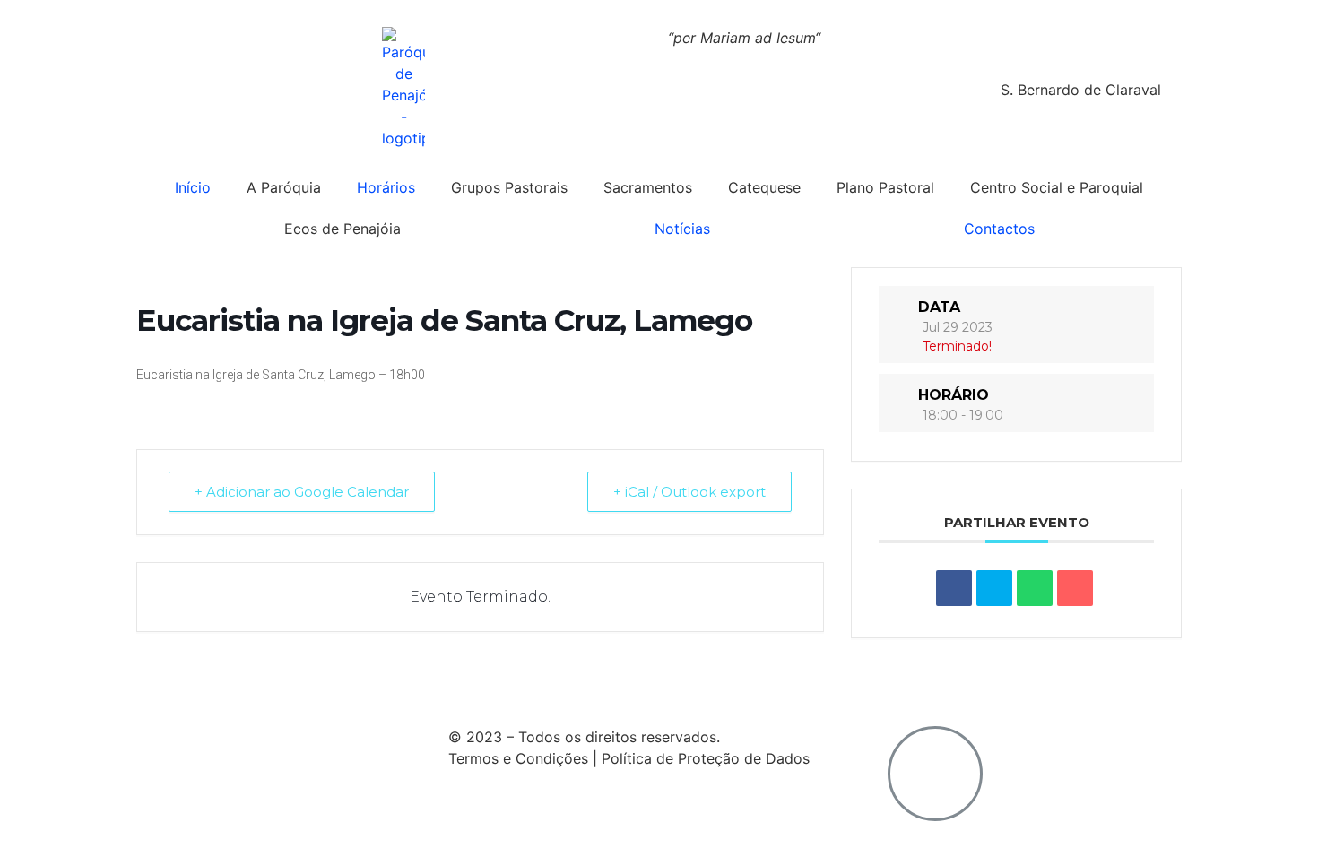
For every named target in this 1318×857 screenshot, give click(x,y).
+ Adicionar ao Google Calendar (302, 491)
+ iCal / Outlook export (689, 491)
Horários (386, 187)
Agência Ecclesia (378, 685)
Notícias (682, 229)
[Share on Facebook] (954, 588)
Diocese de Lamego (728, 685)
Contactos (999, 229)
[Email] (1075, 588)
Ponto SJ (607, 685)
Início (193, 187)
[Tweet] (994, 588)
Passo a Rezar (506, 685)
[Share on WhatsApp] (1035, 588)
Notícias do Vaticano (228, 685)
